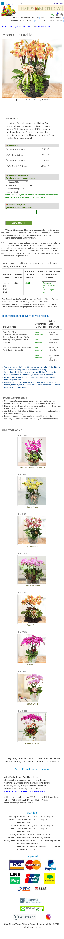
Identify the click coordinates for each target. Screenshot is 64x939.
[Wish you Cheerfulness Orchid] (32, 451)
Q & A (22, 761)
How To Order (35, 758)
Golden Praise (32, 507)
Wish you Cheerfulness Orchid (32, 468)
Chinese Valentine (55, 21)
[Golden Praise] (32, 490)
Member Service (52, 758)
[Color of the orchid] (32, 569)
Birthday (35, 18)
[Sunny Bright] (32, 608)
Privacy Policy (10, 758)
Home (3, 26)
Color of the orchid (32, 586)
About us (23, 758)
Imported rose (40, 21)
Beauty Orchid (32, 704)
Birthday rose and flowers (21, 26)
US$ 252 (45, 149)
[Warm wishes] (32, 529)
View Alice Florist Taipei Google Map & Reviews (25, 791)
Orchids (52, 18)
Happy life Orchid (32, 743)
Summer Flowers (26, 21)
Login (24, 3)
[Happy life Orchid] (32, 726)
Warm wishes (32, 546)
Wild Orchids (32, 665)
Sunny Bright (32, 625)
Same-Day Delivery (11, 18)
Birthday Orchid (42, 26)
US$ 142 (45, 155)
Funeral (59, 18)
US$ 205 (45, 160)
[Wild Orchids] (32, 648)
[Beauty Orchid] (32, 687)
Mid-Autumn (25, 18)
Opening (43, 18)
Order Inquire (11, 761)
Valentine (14, 21)
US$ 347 (45, 166)
